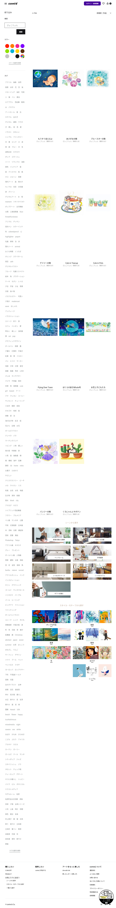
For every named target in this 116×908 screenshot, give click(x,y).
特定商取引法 (94, 892)
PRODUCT (8, 874)
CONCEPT (8, 870)
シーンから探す (11, 880)
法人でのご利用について (97, 881)
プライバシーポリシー (96, 888)
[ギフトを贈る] (51, 582)
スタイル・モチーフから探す (15, 884)
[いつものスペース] (51, 564)
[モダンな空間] (92, 528)
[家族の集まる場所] (51, 528)
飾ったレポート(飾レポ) (70, 874)
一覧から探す (10, 888)
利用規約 (92, 885)
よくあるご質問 (94, 874)
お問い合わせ (94, 878)
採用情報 (92, 896)
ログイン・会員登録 (92, 3)
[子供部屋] (92, 546)
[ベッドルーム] (51, 546)
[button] (51, 624)
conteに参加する (40, 870)
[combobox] (104, 13)
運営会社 (92, 870)
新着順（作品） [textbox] (102, 13)
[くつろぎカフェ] (92, 564)
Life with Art (66, 870)
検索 (20, 32)
